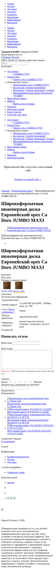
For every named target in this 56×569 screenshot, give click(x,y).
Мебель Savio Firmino (24, 104)
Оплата (11, 6)
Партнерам (12, 17)
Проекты (11, 106)
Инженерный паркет (22, 191)
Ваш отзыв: (7, 348)
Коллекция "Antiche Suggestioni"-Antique (33, 90)
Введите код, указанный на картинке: (20, 384)
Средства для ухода (17, 114)
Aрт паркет (13, 71)
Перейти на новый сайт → (28, 179)
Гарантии (12, 14)
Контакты (12, 22)
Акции (10, 3)
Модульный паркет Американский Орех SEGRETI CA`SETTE (28, 421)
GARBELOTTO (21, 74)
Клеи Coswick (14, 112)
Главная (5, 191)
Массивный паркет (17, 98)
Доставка (12, 9)
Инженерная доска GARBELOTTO (31, 85)
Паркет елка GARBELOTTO (28, 79)
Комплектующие (15, 109)
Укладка (11, 12)
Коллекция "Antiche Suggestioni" (29, 87)
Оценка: (5, 379)
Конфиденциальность (18, 456)
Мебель (11, 101)
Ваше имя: (6, 343)
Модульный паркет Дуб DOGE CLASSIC (28, 412)
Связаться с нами (16, 472)
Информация (13, 20)
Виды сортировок (8, 310)
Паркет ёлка (13, 77)
